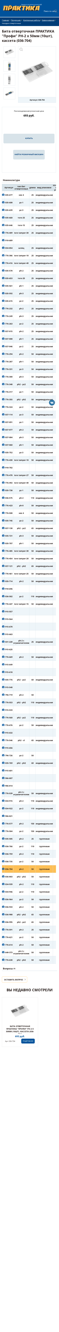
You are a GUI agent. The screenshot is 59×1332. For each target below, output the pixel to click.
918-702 (8, 467)
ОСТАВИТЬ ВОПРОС (13, 979)
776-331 (8, 369)
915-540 (8, 687)
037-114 (8, 414)
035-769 (8, 763)
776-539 (8, 793)
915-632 (8, 732)
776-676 (8, 725)
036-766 (8, 846)
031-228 (8, 642)
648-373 (8, 952)
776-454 (8, 558)
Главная (5, 20)
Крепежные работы (31, 20)
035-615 (8, 301)
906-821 (8, 816)
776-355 (8, 399)
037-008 (8, 339)
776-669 (8, 657)
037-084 (8, 437)
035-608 (8, 202)
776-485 (8, 551)
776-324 (8, 407)
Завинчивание (48, 20)
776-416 (8, 263)
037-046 (8, 346)
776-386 (8, 255)
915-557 (8, 611)
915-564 (8, 619)
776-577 (8, 823)
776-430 (8, 460)
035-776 (8, 679)
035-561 (8, 286)
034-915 (8, 801)
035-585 (8, 838)
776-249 (8, 316)
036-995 (8, 922)
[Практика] (52, 403)
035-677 (8, 195)
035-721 (8, 535)
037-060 (8, 445)
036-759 (8, 854)
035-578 (8, 270)
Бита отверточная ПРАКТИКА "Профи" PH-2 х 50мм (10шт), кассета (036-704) (20, 1030)
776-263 (8, 323)
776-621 (8, 937)
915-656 (8, 748)
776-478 (8, 475)
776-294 (8, 354)
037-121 (8, 566)
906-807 (8, 778)
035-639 (8, 210)
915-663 (8, 634)
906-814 (8, 785)
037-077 (8, 429)
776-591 (8, 929)
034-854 (8, 248)
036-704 (8, 869)
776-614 (8, 945)
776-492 (8, 482)
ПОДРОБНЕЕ (28, 1041)
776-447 (8, 604)
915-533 (8, 710)
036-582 (8, 596)
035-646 (8, 225)
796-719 (8, 695)
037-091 (8, 422)
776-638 (8, 960)
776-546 (8, 740)
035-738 (8, 490)
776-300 (8, 376)
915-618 (8, 672)
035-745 (8, 520)
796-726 (8, 755)
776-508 (8, 513)
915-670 (8, 626)
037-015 (8, 331)
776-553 (8, 702)
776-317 (8, 392)
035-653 (8, 278)
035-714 (8, 581)
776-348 (8, 384)
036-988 (8, 914)
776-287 (8, 361)
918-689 (8, 240)
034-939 (8, 884)
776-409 (8, 233)
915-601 (8, 770)
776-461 (8, 573)
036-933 (8, 907)
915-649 (8, 664)
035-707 (8, 543)
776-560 (8, 717)
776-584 (8, 831)
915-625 (8, 649)
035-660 (8, 217)
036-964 (8, 899)
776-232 (8, 308)
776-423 (8, 505)
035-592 (8, 293)
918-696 (8, 589)
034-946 (8, 891)
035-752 (8, 452)
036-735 (8, 861)
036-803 (8, 876)
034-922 (8, 808)
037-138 (8, 528)
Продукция (16, 20)
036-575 (8, 498)
